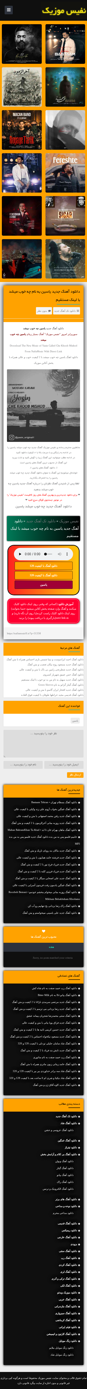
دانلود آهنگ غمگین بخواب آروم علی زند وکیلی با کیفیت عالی (45, 809)
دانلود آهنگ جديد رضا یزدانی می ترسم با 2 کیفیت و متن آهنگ (45, 1008)
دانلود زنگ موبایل (68, 1340)
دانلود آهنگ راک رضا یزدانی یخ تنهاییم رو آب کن (52, 905)
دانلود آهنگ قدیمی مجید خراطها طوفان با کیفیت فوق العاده (52, 694)
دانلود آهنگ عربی (68, 1299)
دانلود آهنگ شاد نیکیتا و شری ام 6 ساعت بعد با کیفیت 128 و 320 (43, 1078)
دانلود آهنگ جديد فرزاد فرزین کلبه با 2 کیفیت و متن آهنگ (47, 871)
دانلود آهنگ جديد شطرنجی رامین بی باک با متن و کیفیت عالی (51, 669)
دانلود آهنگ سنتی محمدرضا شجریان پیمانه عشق (51, 1015)
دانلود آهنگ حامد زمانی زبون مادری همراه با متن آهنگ (48, 1064)
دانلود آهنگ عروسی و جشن (59, 1130)
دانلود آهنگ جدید (55, 328)
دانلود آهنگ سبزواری (66, 1313)
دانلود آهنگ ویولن (64, 1161)
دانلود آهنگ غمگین (67, 1140)
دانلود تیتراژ (71, 1147)
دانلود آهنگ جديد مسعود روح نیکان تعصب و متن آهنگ (55, 664)
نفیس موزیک (69, 521)
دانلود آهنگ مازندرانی (66, 1306)
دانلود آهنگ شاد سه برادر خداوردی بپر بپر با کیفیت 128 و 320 (45, 1071)
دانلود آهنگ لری (68, 1271)
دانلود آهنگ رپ (69, 1258)
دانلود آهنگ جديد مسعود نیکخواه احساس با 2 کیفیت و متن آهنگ (43, 1036)
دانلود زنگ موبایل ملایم (61, 1347)
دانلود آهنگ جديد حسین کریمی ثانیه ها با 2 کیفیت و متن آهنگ (45, 1029)
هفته (51, 947)
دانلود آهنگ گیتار (65, 1168)
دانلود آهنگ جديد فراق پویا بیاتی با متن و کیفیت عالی (49, 1022)
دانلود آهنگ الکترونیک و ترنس (58, 1188)
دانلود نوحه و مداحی (66, 1206)
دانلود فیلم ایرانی (68, 1327)
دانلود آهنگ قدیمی (67, 1223)
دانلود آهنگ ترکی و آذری (64, 1278)
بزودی (74, 1244)
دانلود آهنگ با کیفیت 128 (43, 565)
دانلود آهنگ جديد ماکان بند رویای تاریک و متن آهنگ (50, 850)
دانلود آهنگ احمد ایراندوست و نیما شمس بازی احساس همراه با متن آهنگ (45, 659)
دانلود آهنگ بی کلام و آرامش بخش (59, 1154)
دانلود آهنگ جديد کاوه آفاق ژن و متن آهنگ (55, 1085)
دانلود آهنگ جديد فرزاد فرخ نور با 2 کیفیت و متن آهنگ (49, 864)
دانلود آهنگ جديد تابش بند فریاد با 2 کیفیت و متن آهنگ (48, 1050)
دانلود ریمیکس (69, 1230)
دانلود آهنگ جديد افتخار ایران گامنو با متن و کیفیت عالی (55, 689)
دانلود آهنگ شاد (69, 1123)
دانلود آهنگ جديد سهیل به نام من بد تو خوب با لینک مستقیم (52, 679)
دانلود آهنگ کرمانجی (66, 1320)
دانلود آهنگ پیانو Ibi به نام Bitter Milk (57, 995)
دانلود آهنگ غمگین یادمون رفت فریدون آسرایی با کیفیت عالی (45, 885)
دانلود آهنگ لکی (68, 1285)
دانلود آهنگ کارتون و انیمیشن (62, 1334)
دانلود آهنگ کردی (68, 1264)
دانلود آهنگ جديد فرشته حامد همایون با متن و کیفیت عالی (46, 857)
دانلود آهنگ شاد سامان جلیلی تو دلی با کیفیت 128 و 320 (47, 1043)
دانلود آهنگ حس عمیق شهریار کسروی (63, 674)
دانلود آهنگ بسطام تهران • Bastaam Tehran (54, 802)
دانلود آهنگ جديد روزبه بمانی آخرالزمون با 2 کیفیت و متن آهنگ (44, 823)
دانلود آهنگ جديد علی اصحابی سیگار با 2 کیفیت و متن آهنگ (46, 878)
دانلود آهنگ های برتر (66, 1199)
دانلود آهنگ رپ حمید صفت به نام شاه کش (54, 988)
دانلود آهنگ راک (65, 1182)
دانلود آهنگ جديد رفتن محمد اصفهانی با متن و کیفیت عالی (46, 816)
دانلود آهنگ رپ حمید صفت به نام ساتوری (55, 1057)
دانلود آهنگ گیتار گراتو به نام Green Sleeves (61, 684)
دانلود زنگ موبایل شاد (62, 1354)
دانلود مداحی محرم (63, 1213)
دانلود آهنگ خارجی (67, 1237)
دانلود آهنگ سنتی (68, 1251)
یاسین (43, 584)
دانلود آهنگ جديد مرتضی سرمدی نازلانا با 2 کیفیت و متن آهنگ (44, 1002)
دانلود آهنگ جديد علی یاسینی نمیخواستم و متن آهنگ (50, 912)
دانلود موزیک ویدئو (67, 1292)
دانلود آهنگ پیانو (65, 1175)
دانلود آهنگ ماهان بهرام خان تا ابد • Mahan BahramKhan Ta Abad (42, 829)
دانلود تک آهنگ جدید (65, 310)
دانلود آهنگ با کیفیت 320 (43, 575)
